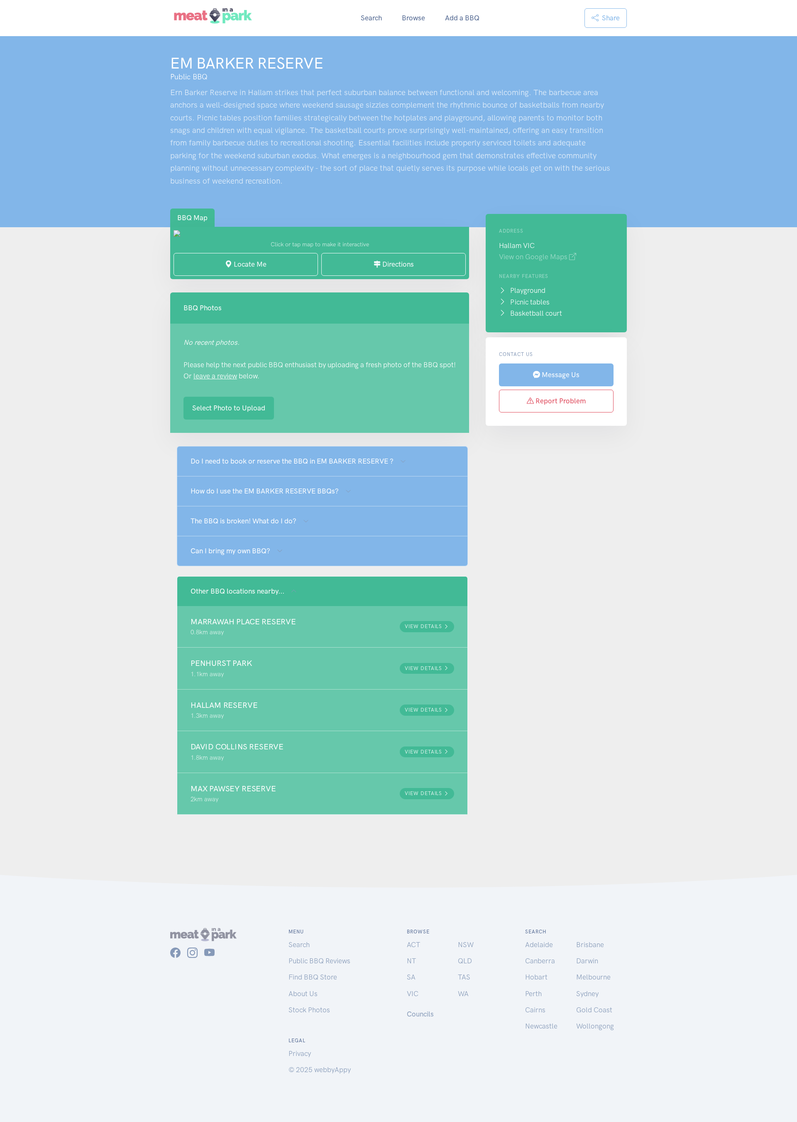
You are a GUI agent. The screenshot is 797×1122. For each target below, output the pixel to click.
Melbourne (593, 977)
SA (411, 977)
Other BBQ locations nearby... (237, 591)
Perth (533, 993)
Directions (397, 264)
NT (411, 961)
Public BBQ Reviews (319, 961)
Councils (420, 1014)
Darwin (587, 961)
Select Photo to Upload (228, 408)
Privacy (299, 1053)
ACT (413, 944)
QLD (465, 961)
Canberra (540, 961)
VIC (412, 993)
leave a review (215, 376)
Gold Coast (594, 1010)
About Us (303, 993)
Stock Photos (309, 1010)
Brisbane (590, 944)
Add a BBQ (462, 18)
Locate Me (249, 264)
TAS (464, 977)
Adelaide (539, 944)
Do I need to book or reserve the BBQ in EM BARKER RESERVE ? (292, 461)
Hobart (536, 977)
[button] (322, 627)
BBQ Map (192, 218)
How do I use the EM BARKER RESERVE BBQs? (265, 491)
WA (463, 993)
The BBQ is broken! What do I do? (243, 521)
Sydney (587, 993)
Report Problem (560, 401)
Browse (413, 18)
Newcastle (541, 1026)
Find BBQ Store (312, 977)
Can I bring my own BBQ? (230, 551)
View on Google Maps (534, 257)
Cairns (535, 1010)
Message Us (559, 375)
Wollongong (595, 1026)
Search (371, 18)
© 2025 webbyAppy (319, 1070)
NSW (466, 944)
